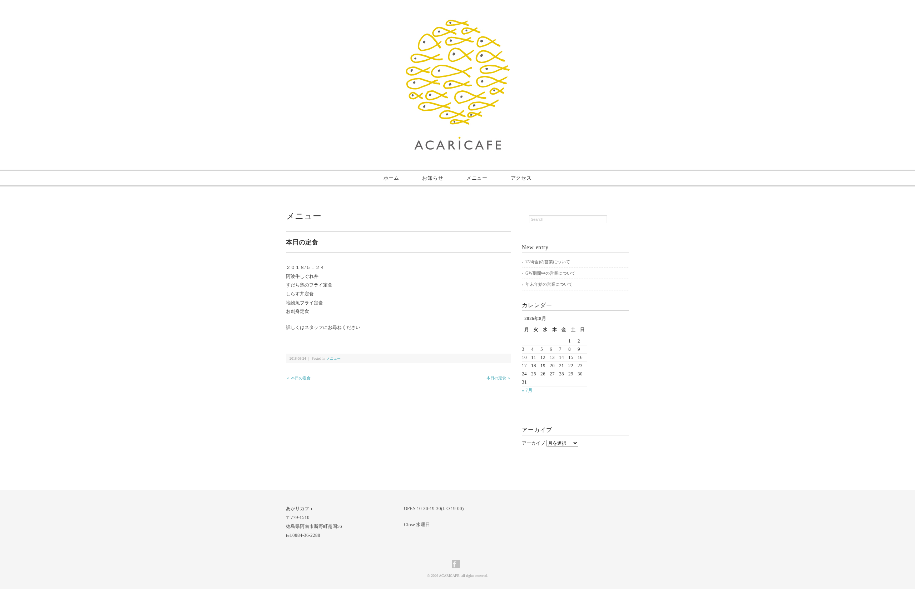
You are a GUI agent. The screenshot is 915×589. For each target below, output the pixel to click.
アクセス (521, 178)
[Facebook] (458, 564)
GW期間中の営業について (550, 273)
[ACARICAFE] (458, 23)
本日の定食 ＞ (498, 378)
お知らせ (432, 178)
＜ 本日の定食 (298, 378)
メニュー (477, 178)
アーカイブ (533, 443)
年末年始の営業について (549, 284)
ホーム (391, 178)
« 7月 (527, 390)
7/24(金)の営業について (547, 261)
